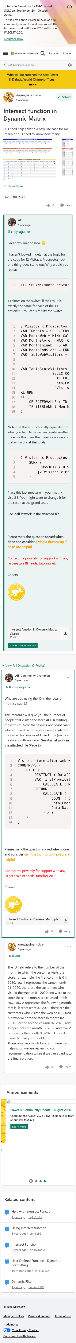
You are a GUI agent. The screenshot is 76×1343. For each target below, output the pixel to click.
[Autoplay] (31, 1181)
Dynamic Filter (22, 1281)
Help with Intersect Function (32, 1211)
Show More (15, 186)
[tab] (36, 1181)
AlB (20, 220)
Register (54, 53)
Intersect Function (25, 1244)
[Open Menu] (70, 65)
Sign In (66, 53)
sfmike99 (35, 1233)
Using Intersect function (29, 1228)
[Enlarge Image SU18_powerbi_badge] (16, 592)
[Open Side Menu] (5, 53)
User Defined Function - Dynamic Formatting (36, 1262)
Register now (13, 38)
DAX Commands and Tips (21, 64)
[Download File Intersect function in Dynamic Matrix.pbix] (65, 920)
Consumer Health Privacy (19, 1336)
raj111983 (35, 1217)
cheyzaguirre (24, 95)
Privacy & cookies (39, 1316)
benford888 (36, 1287)
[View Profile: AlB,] (12, 222)
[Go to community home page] (24, 53)
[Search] (42, 53)
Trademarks (10, 1324)
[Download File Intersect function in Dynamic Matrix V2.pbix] (65, 633)
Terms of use (63, 1316)
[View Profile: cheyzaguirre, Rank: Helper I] (8, 97)
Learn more (14, 1126)
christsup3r (42, 1271)
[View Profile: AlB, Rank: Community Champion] (9, 678)
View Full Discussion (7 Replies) (25, 665)
